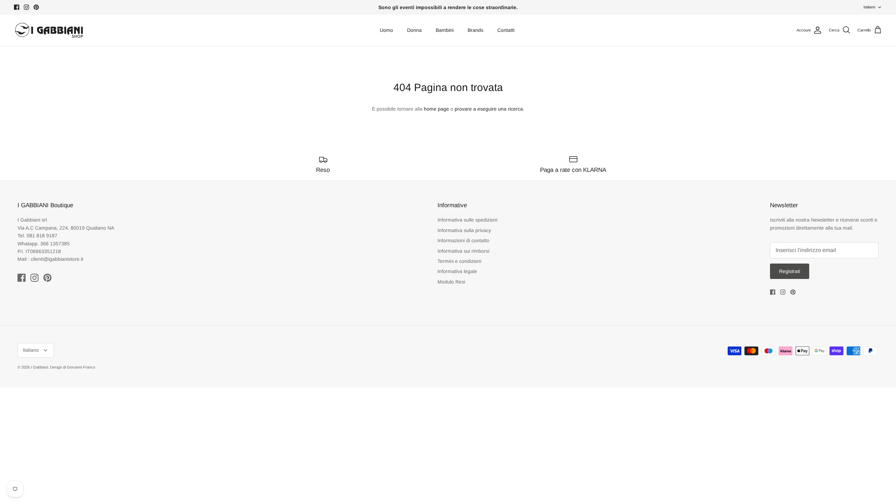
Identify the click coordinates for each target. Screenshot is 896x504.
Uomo (386, 30)
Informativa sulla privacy (464, 230)
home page (436, 109)
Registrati (789, 271)
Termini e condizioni (459, 261)
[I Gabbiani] (49, 30)
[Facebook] (16, 7)
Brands (475, 30)
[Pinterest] (36, 7)
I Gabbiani (39, 367)
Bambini (445, 30)
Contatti (505, 30)
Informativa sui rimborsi (463, 251)
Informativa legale (457, 271)
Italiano (869, 7)
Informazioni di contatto (463, 240)
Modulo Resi (451, 282)
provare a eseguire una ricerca (489, 109)
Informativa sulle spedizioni (467, 220)
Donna (414, 30)
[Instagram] (26, 7)
